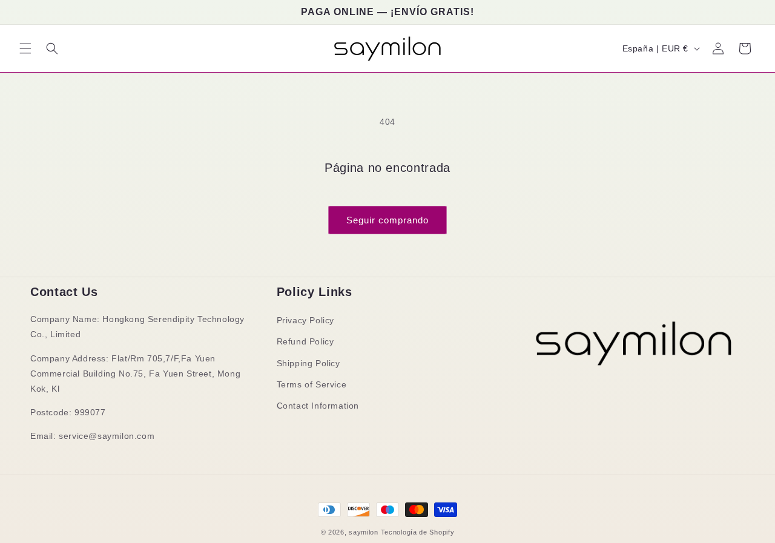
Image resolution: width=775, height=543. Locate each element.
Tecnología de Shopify (418, 532)
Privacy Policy (305, 320)
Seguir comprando (387, 220)
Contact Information (318, 405)
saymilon (363, 532)
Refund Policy (305, 341)
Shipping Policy (308, 363)
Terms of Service (312, 384)
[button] (25, 48)
